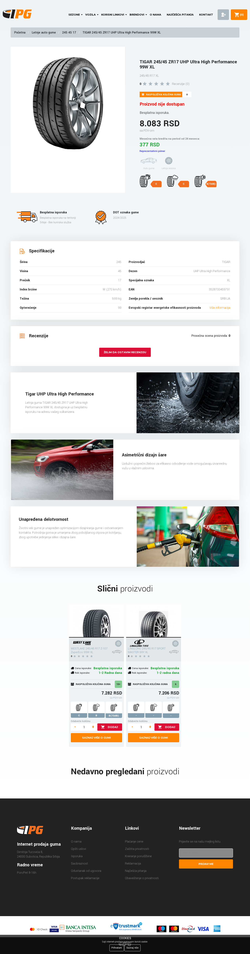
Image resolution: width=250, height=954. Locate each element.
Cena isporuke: (83, 668)
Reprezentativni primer (152, 151)
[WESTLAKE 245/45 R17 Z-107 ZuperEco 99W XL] (96, 621)
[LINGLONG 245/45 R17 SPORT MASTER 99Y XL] (153, 621)
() (241, 14)
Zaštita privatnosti (137, 849)
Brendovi (137, 14)
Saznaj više (132, 947)
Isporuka (77, 856)
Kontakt (206, 14)
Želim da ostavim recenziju (125, 352)
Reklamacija (133, 863)
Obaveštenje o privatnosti (142, 878)
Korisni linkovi (112, 14)
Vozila (90, 14)
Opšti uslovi (78, 849)
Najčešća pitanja (180, 14)
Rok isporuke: (82, 673)
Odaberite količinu (80, 721)
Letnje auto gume (44, 32)
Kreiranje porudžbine (138, 856)
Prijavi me (206, 864)
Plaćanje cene (134, 841)
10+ (118, 684)
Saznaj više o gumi (96, 737)
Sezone (74, 14)
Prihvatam (116, 947)
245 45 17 (69, 32)
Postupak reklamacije (85, 878)
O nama (155, 14)
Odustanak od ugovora (86, 871)
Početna (19, 32)
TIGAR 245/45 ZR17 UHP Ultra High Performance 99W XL (122, 32)
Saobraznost (79, 863)
